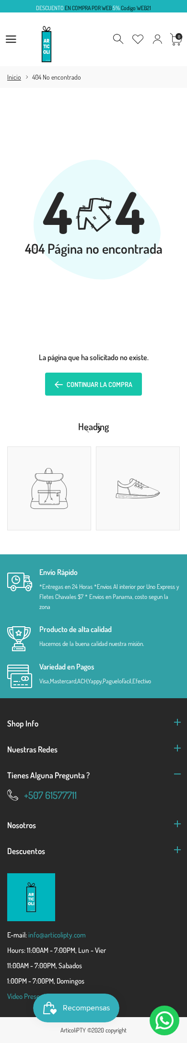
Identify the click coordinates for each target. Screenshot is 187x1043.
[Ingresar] (157, 39)
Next (99, 429)
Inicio (14, 77)
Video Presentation (33, 996)
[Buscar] (119, 39)
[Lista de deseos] (138, 39)
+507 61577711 (50, 794)
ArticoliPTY (73, 1030)
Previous (87, 429)
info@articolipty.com (57, 934)
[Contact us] (164, 1020)
